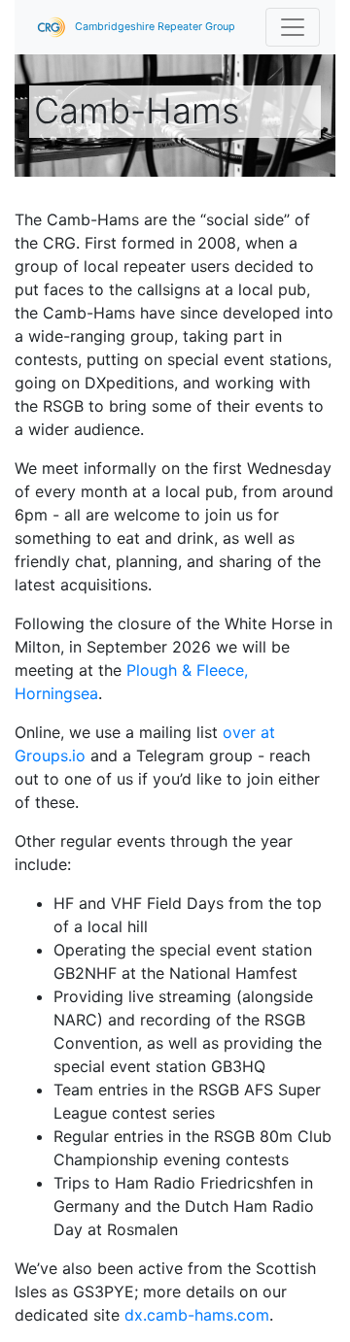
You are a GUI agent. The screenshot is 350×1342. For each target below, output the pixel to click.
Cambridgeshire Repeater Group (153, 26)
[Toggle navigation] (292, 27)
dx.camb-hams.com (196, 1315)
